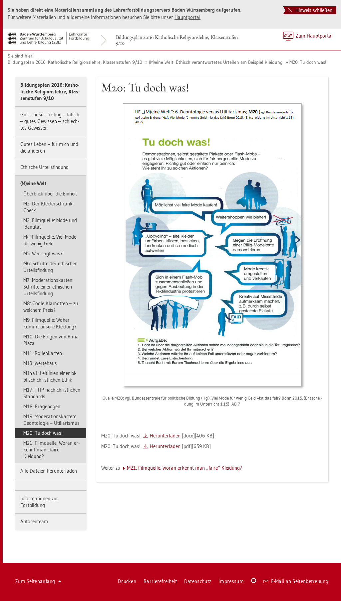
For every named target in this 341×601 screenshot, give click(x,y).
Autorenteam (34, 521)
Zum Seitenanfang (35, 581)
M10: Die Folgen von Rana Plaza (51, 339)
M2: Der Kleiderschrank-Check (48, 206)
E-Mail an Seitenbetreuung (300, 581)
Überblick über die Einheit (50, 193)
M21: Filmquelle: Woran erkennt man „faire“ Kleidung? (51, 449)
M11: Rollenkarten (42, 353)
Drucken (127, 581)
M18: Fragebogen (41, 406)
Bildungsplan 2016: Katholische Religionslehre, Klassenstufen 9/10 (177, 40)
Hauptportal (187, 17)
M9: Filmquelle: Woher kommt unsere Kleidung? (50, 323)
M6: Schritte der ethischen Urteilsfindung (50, 266)
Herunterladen (165, 435)
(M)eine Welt (33, 183)
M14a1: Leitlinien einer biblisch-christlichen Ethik (49, 376)
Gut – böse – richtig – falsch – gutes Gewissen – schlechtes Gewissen (49, 121)
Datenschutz (197, 581)
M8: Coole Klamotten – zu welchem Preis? (50, 306)
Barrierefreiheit (160, 581)
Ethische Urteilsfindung (44, 167)
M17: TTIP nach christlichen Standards (51, 393)
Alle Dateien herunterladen (48, 471)
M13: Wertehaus (40, 363)
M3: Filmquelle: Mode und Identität (50, 223)
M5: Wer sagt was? (43, 253)
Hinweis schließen (313, 10)
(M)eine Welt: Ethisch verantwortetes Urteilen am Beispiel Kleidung (216, 62)
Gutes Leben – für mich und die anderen (49, 147)
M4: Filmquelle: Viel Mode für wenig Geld (49, 240)
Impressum (231, 581)
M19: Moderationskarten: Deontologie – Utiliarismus (51, 419)
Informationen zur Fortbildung (39, 501)
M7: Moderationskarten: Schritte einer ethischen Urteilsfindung (48, 287)
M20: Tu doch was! (307, 62)
